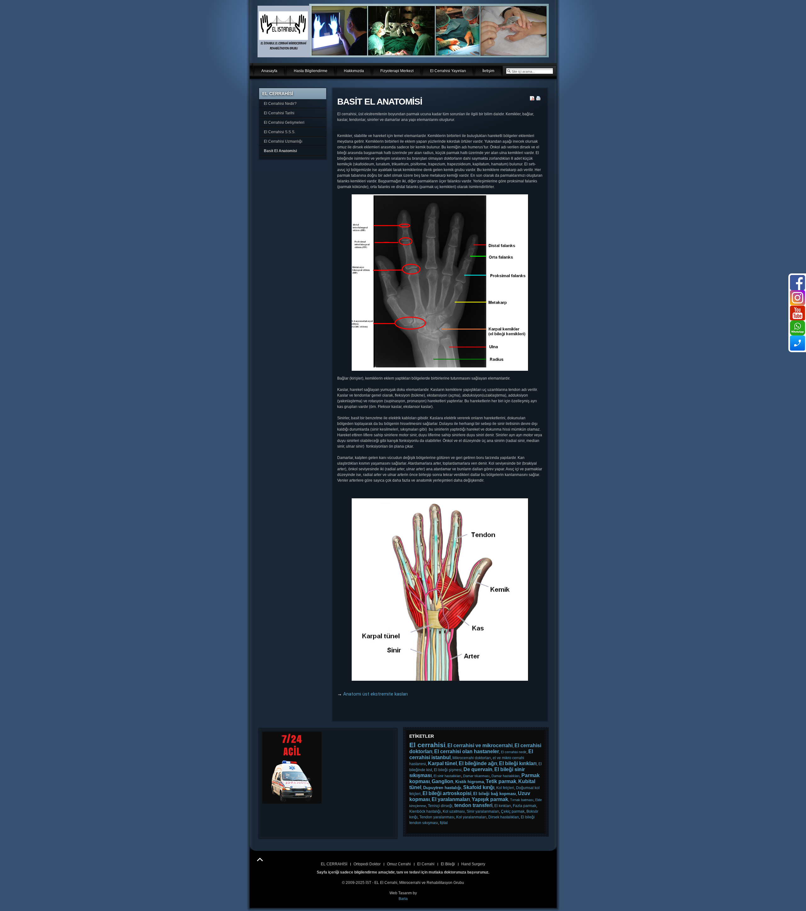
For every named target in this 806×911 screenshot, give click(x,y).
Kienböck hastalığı (425, 811)
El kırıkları (502, 806)
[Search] (509, 71)
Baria (403, 899)
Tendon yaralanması (436, 817)
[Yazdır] (538, 99)
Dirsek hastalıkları (503, 817)
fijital (444, 823)
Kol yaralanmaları (471, 817)
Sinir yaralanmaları (483, 811)
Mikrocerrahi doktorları (471, 758)
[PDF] (532, 99)
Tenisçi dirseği (440, 806)
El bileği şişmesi (448, 770)
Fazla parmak (524, 806)
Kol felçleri (505, 788)
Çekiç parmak (513, 811)
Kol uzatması (454, 811)
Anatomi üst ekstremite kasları (375, 694)
